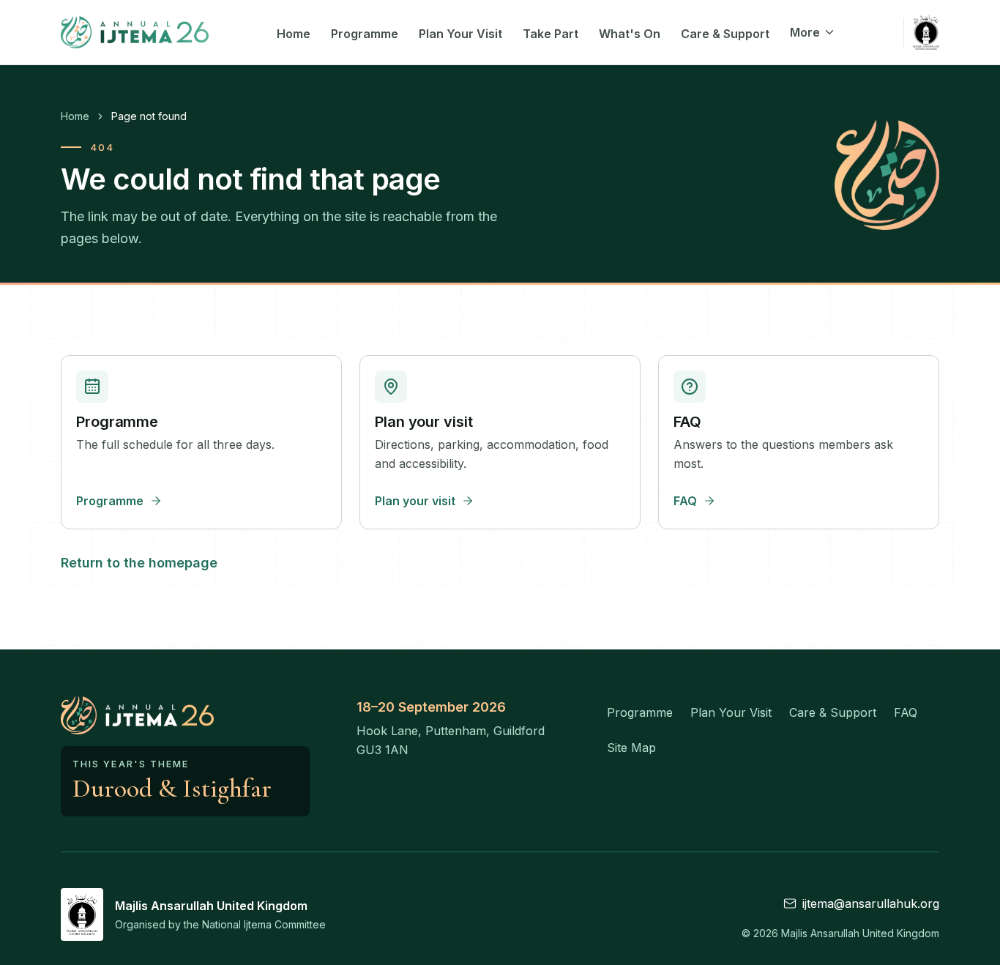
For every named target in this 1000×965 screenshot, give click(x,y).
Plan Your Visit (460, 33)
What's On (629, 33)
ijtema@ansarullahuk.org (870, 903)
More (805, 32)
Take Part (550, 33)
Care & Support (725, 33)
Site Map (631, 747)
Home (293, 33)
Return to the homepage (139, 562)
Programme (364, 33)
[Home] (135, 32)
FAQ (905, 712)
